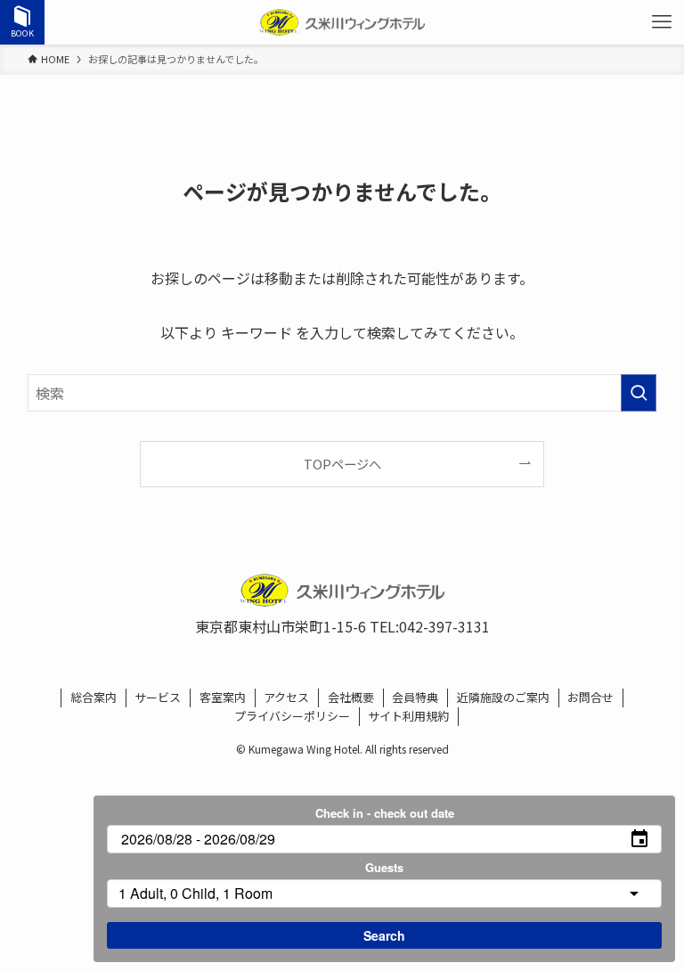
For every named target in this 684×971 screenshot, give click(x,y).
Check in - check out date (384, 812)
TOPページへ (342, 463)
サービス (157, 697)
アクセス (286, 697)
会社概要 (351, 697)
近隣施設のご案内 (503, 697)
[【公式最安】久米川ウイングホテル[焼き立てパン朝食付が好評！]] (342, 22)
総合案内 (93, 697)
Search (384, 935)
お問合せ (590, 697)
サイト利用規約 (408, 715)
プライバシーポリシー (292, 715)
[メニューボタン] (661, 22)
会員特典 (415, 697)
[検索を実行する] (638, 393)
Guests (384, 867)
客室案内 (223, 697)
